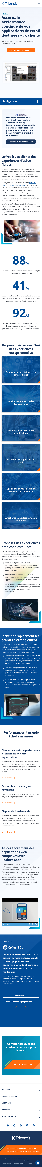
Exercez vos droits (6, 1161)
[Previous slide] (16, 1007)
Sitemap (30, 1163)
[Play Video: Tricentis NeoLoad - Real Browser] (19, 910)
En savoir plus (7, 778)
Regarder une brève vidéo (19, 50)
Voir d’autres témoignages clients (19, 1001)
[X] (8, 1125)
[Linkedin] (21, 1125)
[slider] (18, 924)
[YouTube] (34, 1125)
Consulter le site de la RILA (19, 142)
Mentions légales (6, 1163)
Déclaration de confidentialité (22, 1161)
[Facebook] (14, 1125)
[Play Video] (3, 924)
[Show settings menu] (32, 924)
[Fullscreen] (36, 924)
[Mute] (29, 924)
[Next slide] (26, 1007)
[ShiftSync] (27, 1125)
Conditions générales (19, 1163)
